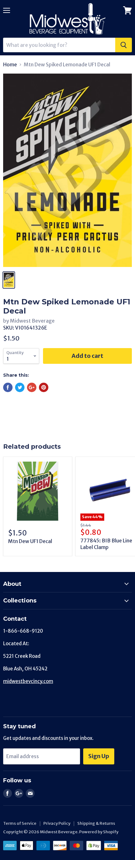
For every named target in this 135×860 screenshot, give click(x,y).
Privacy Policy (56, 823)
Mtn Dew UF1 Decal (30, 541)
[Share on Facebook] (8, 387)
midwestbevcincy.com (28, 681)
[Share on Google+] (31, 387)
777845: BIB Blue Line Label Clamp (106, 543)
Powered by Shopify (98, 832)
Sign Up (98, 756)
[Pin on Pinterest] (43, 387)
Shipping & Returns (96, 823)
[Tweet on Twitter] (19, 387)
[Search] (123, 45)
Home (10, 64)
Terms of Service (19, 823)
